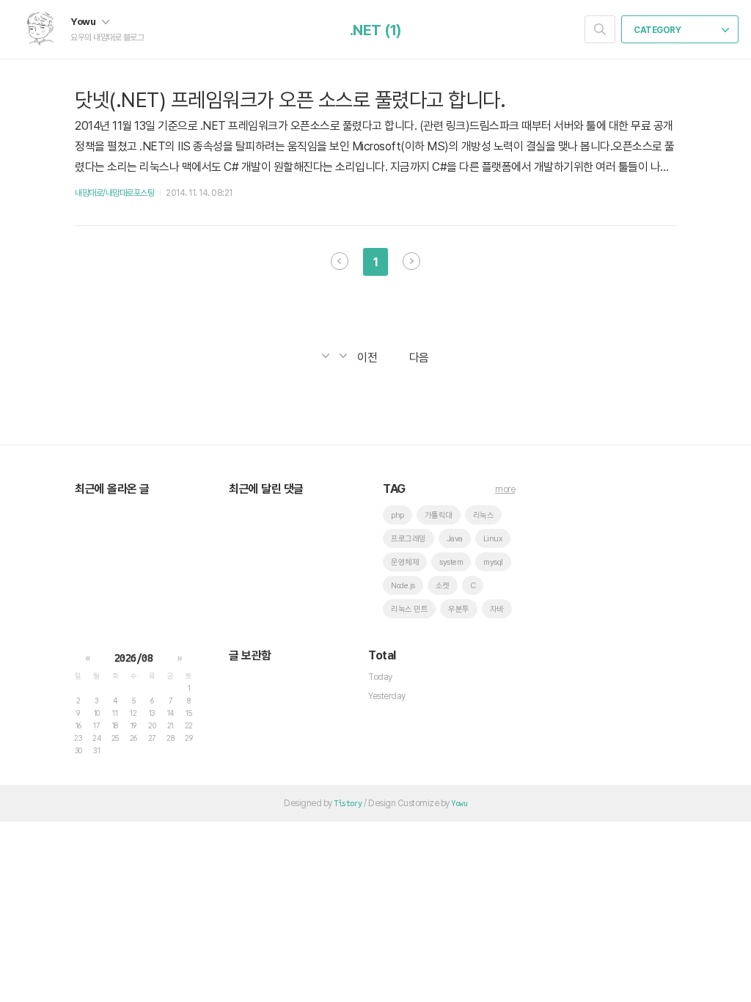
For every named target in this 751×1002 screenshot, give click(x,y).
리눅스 (483, 515)
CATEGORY (658, 30)
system (451, 562)
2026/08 (133, 658)
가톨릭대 (439, 515)
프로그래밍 (408, 539)
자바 (497, 609)
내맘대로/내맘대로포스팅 (114, 193)
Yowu (84, 21)
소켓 (443, 585)
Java (455, 539)
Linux (493, 539)
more (505, 489)
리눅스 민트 (409, 609)
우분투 (458, 609)
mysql (493, 562)
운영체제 (405, 562)
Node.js (403, 585)
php (397, 515)
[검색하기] (600, 29)
